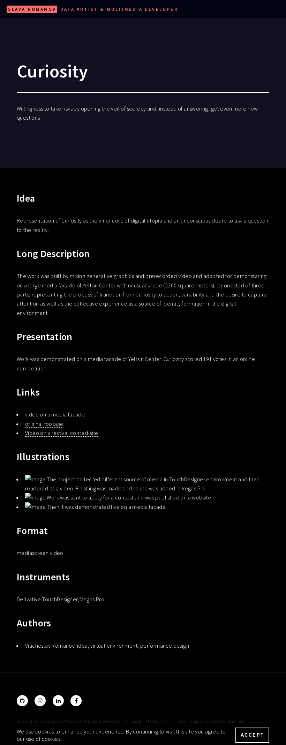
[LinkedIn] (58, 700)
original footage (44, 423)
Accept (252, 735)
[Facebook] (76, 700)
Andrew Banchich (229, 721)
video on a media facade (55, 414)
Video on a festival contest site (61, 432)
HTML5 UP (156, 721)
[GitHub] (22, 700)
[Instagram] (40, 700)
